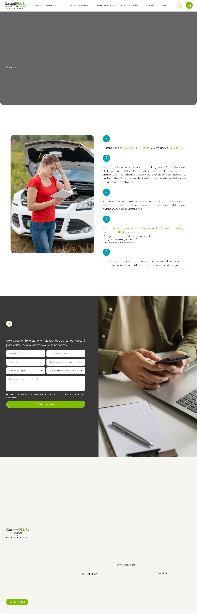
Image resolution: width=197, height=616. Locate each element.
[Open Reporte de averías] (140, 5)
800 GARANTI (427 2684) (135, 147)
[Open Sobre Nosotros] (64, 5)
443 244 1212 (176, 147)
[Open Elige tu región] (114, 5)
